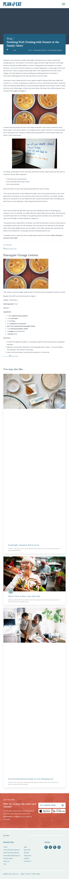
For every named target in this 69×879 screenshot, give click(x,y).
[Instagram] (59, 847)
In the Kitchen (52, 50)
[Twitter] (50, 847)
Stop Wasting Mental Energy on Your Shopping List (30, 779)
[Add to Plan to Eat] (9, 249)
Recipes (59, 50)
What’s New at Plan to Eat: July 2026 (24, 596)
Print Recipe (7, 245)
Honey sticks (14, 68)
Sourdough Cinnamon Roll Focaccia (23, 545)
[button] (63, 4)
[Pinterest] (54, 847)
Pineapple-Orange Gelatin (20, 255)
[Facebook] (46, 847)
